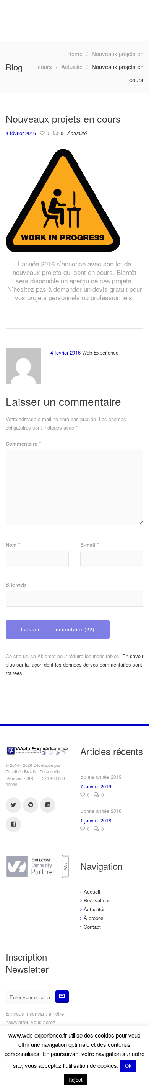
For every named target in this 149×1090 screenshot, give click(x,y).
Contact (92, 926)
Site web (16, 584)
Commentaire (23, 443)
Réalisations (97, 900)
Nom (13, 544)
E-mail (89, 544)
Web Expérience (100, 352)
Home (75, 53)
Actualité (72, 66)
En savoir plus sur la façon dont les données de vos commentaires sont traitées (74, 664)
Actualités (95, 909)
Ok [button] (128, 1065)
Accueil (92, 891)
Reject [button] (75, 1079)
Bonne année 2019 (100, 776)
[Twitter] (13, 805)
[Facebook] (13, 824)
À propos (94, 918)
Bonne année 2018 (100, 810)
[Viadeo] (30, 805)
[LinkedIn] (47, 805)
